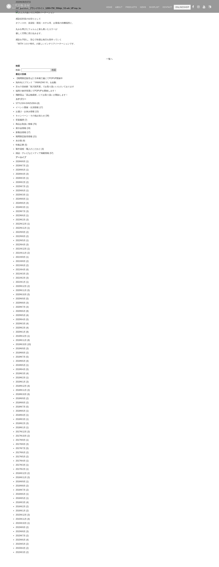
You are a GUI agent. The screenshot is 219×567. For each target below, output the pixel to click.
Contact (167, 7)
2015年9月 (20, 527)
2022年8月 (20, 236)
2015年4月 (20, 548)
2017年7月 (20, 448)
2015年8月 (20, 531)
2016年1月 (20, 510)
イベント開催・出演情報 (27, 107)
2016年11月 (21, 477)
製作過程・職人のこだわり (28, 149)
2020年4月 (20, 319)
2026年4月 (20, 174)
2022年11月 (21, 228)
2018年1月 (20, 427)
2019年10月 (21, 344)
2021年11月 (21, 253)
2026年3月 (20, 178)
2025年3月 (20, 194)
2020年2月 (20, 328)
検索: (18, 70)
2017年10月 (21, 436)
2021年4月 (20, 269)
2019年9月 (20, 348)
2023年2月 (20, 219)
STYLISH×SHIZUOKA (26, 103)
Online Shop (182, 7)
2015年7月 (20, 535)
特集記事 (20, 145)
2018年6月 (20, 411)
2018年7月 (20, 407)
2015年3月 (20, 552)
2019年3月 (20, 373)
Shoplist (154, 7)
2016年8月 (20, 485)
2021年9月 (20, 257)
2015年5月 (20, 544)
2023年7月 (20, 211)
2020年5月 (20, 315)
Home (109, 7)
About (118, 7)
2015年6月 (20, 540)
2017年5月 (20, 456)
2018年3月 (20, 419)
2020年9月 (20, 298)
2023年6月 (20, 215)
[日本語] (210, 7)
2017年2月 (20, 469)
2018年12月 (21, 386)
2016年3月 (20, 502)
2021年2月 (20, 278)
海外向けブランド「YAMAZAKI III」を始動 (36, 82)
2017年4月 (20, 461)
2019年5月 (20, 365)
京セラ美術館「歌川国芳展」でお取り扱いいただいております (45, 86)
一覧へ (109, 59)
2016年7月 (20, 490)
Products (131, 7)
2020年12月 (21, 286)
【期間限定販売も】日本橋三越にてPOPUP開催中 (39, 78)
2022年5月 (20, 240)
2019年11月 (21, 340)
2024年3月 (20, 207)
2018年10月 (21, 394)
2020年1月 (20, 332)
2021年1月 (20, 282)
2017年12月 (21, 431)
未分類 (19, 140)
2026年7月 (20, 165)
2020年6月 (20, 311)
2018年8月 (20, 402)
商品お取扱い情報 (24, 124)
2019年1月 (20, 382)
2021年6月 (20, 265)
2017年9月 (20, 440)
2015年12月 (21, 515)
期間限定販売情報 (24, 136)
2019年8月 (20, 352)
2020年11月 (21, 290)
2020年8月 (20, 303)
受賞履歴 (20, 120)
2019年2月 (20, 377)
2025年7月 (20, 186)
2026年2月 (20, 182)
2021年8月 (20, 261)
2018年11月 (21, 390)
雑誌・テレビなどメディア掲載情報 (32, 153)
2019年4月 (20, 369)
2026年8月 (20, 161)
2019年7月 (20, 357)
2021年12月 (21, 249)
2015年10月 (21, 523)
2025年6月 (20, 190)
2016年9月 (20, 481)
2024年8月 (20, 199)
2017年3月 (20, 465)
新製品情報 (21, 132)
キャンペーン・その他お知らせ (30, 115)
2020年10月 (21, 294)
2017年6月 (20, 452)
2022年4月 (20, 244)
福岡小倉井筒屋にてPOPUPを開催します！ (36, 91)
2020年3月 (20, 323)
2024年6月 (20, 203)
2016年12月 (21, 473)
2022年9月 (20, 232)
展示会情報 (21, 128)
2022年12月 (21, 224)
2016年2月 (20, 506)
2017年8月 (20, 444)
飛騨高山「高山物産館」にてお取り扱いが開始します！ (42, 95)
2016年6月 (20, 494)
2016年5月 (20, 498)
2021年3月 (20, 273)
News (143, 7)
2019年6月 (20, 361)
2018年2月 (20, 423)
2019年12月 (21, 336)
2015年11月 (21, 519)
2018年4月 (20, 415)
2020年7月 (20, 307)
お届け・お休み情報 (25, 111)
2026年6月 (20, 170)
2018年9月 (20, 398)
